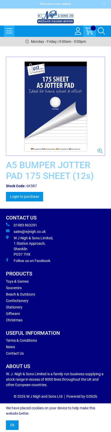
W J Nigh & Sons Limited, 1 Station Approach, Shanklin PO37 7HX (33, 246)
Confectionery (17, 301)
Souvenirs (14, 288)
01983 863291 (25, 225)
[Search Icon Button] (101, 31)
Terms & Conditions (21, 340)
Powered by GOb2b (81, 396)
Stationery (14, 307)
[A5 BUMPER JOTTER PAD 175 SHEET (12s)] (55, 106)
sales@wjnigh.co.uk (30, 232)
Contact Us (15, 353)
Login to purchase (24, 196)
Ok (12, 425)
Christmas (14, 320)
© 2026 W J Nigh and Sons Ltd (38, 396)
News (10, 347)
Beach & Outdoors (20, 294)
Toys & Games (17, 281)
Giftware (13, 314)
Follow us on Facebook (32, 261)
